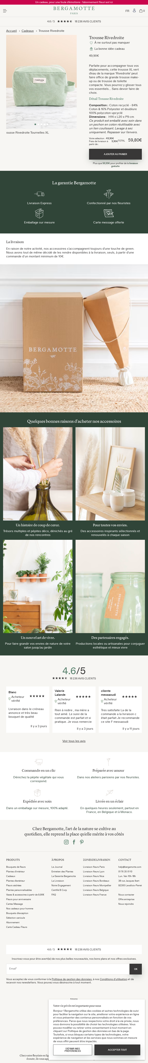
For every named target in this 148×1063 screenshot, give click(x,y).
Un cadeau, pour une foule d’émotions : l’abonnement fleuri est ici (74, 2)
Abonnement (12, 922)
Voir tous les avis (74, 740)
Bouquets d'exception (17, 913)
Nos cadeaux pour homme (19, 908)
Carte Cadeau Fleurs (16, 927)
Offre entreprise (126, 899)
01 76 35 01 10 (125, 871)
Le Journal (56, 867)
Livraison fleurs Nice (93, 876)
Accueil (11, 30)
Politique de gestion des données (72, 979)
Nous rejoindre (126, 904)
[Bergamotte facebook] (74, 842)
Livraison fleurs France (94, 895)
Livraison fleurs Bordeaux (96, 881)
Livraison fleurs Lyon (93, 871)
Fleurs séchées (13, 885)
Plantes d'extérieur (15, 881)
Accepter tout (117, 1050)
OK (135, 969)
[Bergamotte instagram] (66, 842)
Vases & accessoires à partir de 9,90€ (25, 895)
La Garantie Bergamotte (63, 876)
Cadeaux (28, 30)
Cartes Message (14, 904)
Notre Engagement (61, 885)
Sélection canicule (15, 918)
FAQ (53, 895)
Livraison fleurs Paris (94, 867)
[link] (134, 10)
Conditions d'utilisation (113, 979)
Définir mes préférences (73, 1050)
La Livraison (57, 881)
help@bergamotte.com (129, 867)
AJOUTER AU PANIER (115, 154)
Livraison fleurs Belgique (95, 890)
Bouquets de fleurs (16, 867)
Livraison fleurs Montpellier (97, 885)
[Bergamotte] (73, 11)
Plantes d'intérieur (15, 871)
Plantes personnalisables (19, 890)
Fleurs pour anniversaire (18, 899)
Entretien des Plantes (62, 871)
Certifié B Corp (59, 890)
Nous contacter (126, 895)
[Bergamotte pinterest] (81, 842)
